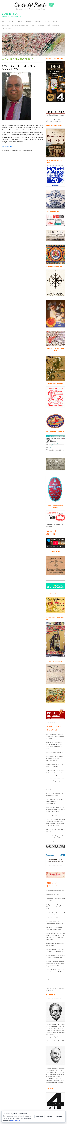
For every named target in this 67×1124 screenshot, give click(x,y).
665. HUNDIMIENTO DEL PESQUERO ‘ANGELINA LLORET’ (54, 758)
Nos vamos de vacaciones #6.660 (55, 890)
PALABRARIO (38, 21)
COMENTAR (19, 21)
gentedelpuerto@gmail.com (53, 1037)
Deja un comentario (8, 152)
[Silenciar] (60, 547)
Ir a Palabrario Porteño (51, 841)
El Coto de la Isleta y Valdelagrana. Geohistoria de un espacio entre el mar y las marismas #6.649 (55, 964)
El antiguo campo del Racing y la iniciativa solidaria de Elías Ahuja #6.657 (55, 907)
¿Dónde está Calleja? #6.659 (53, 894)
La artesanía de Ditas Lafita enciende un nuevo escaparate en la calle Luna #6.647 (55, 980)
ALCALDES (11, 21)
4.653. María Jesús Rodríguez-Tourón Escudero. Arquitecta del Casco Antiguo (55, 773)
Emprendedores (28, 150)
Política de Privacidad (53, 25)
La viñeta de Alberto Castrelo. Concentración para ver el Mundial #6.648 (55, 972)
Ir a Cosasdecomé (50, 722)
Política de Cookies (7, 28)
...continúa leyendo (8, 146)
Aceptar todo (39, 1116)
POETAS (55, 21)
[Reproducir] (48, 547)
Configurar (59, 1116)
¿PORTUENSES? (5, 25)
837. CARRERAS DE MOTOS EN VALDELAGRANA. (54, 801)
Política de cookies (15, 1120)
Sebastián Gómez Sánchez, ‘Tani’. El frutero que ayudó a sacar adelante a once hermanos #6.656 (55, 915)
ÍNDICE (3, 21)
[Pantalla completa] (63, 547)
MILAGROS (28, 21)
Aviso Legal (41, 25)
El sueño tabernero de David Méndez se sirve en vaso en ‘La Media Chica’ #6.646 (55, 988)
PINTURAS (47, 21)
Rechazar (49, 1116)
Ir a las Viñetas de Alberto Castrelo (55, 580)
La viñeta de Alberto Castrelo (20, 25)
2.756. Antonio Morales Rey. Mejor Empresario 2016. (19, 67)
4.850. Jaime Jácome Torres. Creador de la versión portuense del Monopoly (55, 809)
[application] (55, 543)
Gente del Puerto (10, 13)
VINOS (33, 25)
